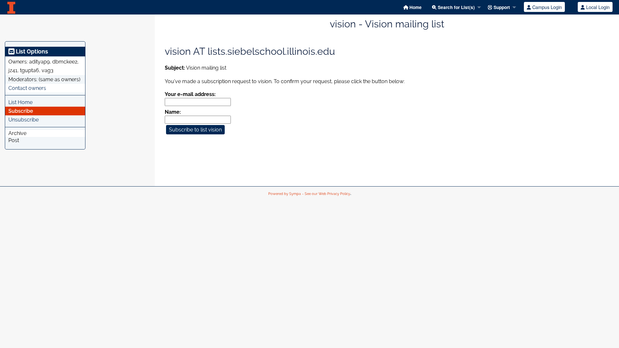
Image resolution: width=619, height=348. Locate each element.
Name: (173, 112)
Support (501, 7)
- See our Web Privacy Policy (326, 194)
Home (415, 7)
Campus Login (546, 7)
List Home (20, 102)
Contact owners (27, 88)
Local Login (597, 7)
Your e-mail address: (190, 94)
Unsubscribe (23, 120)
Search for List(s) (456, 7)
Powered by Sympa (284, 194)
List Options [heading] (31, 51)
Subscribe (20, 111)
